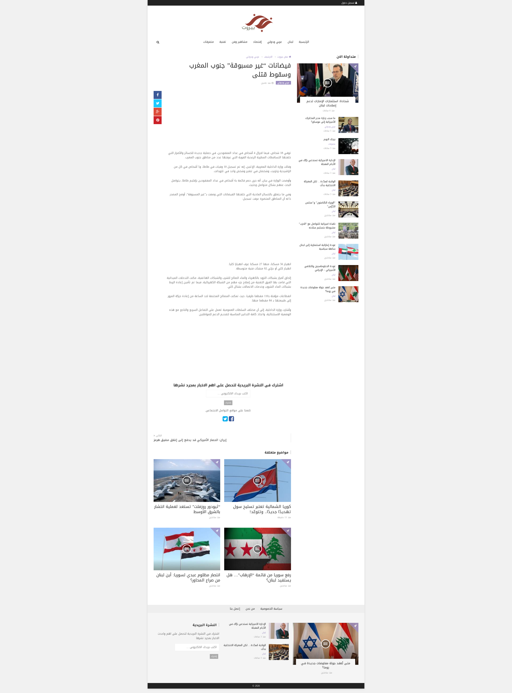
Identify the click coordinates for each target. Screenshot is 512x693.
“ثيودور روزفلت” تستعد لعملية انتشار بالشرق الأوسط (187, 509)
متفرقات (208, 42)
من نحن (250, 608)
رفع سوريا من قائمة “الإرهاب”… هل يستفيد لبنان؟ (259, 577)
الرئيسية (304, 42)
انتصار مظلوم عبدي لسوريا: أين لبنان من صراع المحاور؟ (188, 577)
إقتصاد (257, 42)
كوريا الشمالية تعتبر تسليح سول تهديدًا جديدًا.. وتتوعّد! (262, 509)
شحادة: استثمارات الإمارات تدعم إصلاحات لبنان (328, 103)
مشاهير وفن (239, 42)
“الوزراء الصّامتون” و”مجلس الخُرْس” (320, 204)
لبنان (290, 42)
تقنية (222, 42)
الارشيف (268, 57)
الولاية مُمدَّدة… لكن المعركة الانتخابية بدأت (319, 183)
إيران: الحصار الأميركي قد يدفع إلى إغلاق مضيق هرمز (190, 440)
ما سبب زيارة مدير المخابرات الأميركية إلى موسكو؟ (320, 120)
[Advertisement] (228, 123)
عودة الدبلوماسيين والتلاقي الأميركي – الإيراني (319, 268)
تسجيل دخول (348, 3)
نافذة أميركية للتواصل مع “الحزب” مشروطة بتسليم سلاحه (317, 225)
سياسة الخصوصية (271, 608)
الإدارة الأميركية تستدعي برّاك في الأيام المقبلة (317, 162)
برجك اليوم (329, 139)
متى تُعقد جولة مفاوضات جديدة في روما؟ (317, 289)
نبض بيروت (283, 57)
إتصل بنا (235, 608)
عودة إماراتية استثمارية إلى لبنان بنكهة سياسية (317, 246)
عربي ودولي (274, 42)
